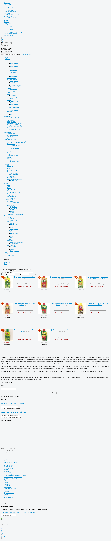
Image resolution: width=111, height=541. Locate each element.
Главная (6, 57)
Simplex (9, 84)
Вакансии (10, 7)
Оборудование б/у (12, 198)
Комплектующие (11, 149)
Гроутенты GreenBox (13, 202)
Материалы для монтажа (14, 123)
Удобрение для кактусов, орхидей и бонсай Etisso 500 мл (98, 304)
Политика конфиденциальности (13, 32)
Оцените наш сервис (9, 35)
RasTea (9, 88)
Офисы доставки (11, 17)
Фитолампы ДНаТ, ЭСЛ (14, 117)
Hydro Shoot (13, 207)
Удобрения (7, 59)
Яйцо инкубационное (16, 242)
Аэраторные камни (12, 191)
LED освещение (11, 120)
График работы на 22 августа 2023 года (13, 412)
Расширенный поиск (26, 54)
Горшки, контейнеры (13, 182)
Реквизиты (10, 8)
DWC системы (11, 144)
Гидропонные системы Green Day (16, 141)
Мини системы (11, 152)
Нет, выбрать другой (8, 512)
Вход (8, 25)
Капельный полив (12, 147)
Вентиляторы (11, 133)
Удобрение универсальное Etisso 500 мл (61, 304)
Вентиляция (7, 132)
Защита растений (15, 101)
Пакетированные (12, 255)
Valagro (9, 113)
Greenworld (10, 98)
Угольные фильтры (12, 135)
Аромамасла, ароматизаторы (15, 193)
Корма (12, 218)
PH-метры (10, 166)
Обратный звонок (5, 52)
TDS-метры (10, 169)
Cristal (12, 211)
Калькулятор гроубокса (10, 33)
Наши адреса (10, 10)
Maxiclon (9, 111)
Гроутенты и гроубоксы (10, 199)
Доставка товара (8, 16)
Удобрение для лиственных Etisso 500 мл (24, 330)
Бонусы (9, 27)
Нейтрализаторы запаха (13, 192)
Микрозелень (11, 254)
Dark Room (13, 210)
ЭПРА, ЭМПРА (11, 122)
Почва (9, 157)
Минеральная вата (12, 160)
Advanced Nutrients (12, 79)
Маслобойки (13, 246)
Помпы (9, 188)
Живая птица (14, 243)
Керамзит (9, 158)
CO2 (8, 185)
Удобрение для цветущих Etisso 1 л (61, 277)
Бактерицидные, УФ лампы (14, 129)
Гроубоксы (10, 201)
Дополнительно (11, 196)
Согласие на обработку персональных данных (16, 30)
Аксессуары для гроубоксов (15, 214)
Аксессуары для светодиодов (15, 127)
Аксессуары (13, 208)
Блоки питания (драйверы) (14, 126)
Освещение (7, 116)
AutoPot (9, 151)
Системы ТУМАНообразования (16, 142)
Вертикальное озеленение (14, 179)
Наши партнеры (8, 29)
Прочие (9, 163)
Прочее (9, 100)
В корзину (4, 525)
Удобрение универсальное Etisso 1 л (61, 330)
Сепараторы (13, 248)
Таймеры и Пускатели (13, 170)
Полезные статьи (8, 19)
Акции (6, 20)
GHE (8, 60)
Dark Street (13, 213)
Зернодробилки (14, 251)
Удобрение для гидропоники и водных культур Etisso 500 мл (97, 277)
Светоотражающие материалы (15, 130)
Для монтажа (10, 136)
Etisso (8, 92)
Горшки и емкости (9, 176)
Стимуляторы (14, 63)
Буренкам (10, 230)
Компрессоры (11, 189)
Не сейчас (17, 512)
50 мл (11, 114)
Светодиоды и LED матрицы (15, 125)
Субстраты (7, 154)
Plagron (9, 73)
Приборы (6, 164)
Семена (6, 252)
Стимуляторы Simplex (16, 86)
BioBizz (9, 64)
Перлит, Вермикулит (13, 161)
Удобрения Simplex (15, 85)
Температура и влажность (14, 171)
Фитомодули (13, 180)
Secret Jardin (10, 205)
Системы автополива (13, 148)
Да (1, 512)
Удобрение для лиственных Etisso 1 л (24, 277)
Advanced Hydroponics (13, 107)
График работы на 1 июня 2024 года (12, 403)
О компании (7, 4)
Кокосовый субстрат (12, 155)
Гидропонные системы (10, 139)
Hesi (8, 69)
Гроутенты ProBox (12, 204)
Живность (10, 240)
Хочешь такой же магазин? (11, 14)
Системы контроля (12, 173)
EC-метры (10, 167)
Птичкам (9, 217)
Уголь (8, 138)
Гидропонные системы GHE (15, 145)
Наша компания (11, 6)
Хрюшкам (10, 226)
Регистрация (10, 26)
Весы (8, 186)
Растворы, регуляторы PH (14, 174)
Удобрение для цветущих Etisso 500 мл (25, 304)
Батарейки (10, 195)
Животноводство (8, 215)
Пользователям (8, 23)
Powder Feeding (11, 78)
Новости (6, 22)
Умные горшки (11, 177)
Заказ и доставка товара (10, 11)
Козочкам (9, 234)
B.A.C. (9, 94)
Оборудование (14, 220)
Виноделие (7, 3)
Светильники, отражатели (14, 119)
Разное (6, 183)
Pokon (8, 106)
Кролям (9, 221)
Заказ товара (7, 13)
